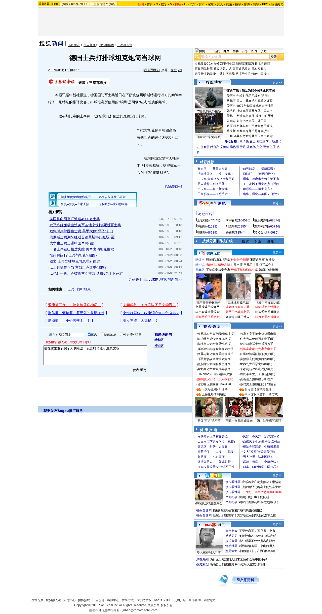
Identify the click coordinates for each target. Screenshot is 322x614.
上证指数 (203, 220)
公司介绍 (180, 600)
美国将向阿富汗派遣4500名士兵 (75, 219)
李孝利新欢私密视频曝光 (256, 369)
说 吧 (222, 203)
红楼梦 (270, 260)
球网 (79, 289)
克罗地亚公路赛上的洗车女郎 (261, 487)
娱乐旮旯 (231, 541)
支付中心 (69, 600)
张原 (230, 126)
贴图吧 (201, 232)
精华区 (159, 340)
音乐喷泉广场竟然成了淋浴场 (261, 482)
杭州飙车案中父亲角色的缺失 (253, 126)
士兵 (70, 289)
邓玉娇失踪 (227, 64)
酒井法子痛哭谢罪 (269, 421)
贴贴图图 (231, 536)
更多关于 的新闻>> (155, 279)
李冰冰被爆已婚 (238, 303)
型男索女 (231, 551)
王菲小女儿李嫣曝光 (239, 421)
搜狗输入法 (53, 600)
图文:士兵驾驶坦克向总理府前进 (75, 261)
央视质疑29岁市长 (207, 64)
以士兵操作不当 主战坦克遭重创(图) (78, 267)
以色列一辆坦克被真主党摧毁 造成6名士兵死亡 (86, 273)
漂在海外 (202, 559)
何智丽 (205, 147)
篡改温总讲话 (223, 69)
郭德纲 (260, 141)
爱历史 (231, 96)
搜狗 (112, 4)
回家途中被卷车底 (209, 137)
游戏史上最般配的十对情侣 (258, 384)
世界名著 (237, 265)
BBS (265, 4)
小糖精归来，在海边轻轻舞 (257, 551)
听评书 (200, 260)
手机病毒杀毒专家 (218, 270)
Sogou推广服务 (70, 411)
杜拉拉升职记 (240, 260)
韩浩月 (231, 111)
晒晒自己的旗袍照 (222, 564)
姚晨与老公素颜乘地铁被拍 (215, 354)
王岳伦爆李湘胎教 (214, 394)
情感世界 (231, 546)
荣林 (230, 116)
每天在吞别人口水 (209, 552)
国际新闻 (90, 45)
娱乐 (164, 4)
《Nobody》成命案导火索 (214, 374)
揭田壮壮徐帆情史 (209, 303)
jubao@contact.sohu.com (140, 610)
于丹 (243, 147)
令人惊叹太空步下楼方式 (261, 394)
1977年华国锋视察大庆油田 (255, 106)
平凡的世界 (251, 265)
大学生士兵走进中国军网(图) (72, 243)
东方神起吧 (261, 226)
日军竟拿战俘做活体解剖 (213, 359)
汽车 (193, 4)
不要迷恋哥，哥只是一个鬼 (257, 531)
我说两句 (277, 4)
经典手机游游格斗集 (244, 270)
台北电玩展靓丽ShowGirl (214, 384)
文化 (259, 147)
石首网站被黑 (204, 69)
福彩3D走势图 (268, 270)
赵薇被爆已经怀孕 (207, 307)
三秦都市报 (124, 45)
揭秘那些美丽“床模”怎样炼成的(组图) (237, 510)
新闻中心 (74, 45)
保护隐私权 (143, 600)
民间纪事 (231, 497)
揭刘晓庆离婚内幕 (237, 307)
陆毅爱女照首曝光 (267, 312)
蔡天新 (231, 131)
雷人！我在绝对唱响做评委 (254, 101)
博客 (256, 4)
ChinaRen (76, 4)
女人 (220, 4)
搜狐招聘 (84, 600)
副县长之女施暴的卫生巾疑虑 (253, 136)
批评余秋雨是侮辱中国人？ (254, 111)
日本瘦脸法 (258, 69)
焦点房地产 (100, 4)
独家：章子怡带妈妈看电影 (258, 334)
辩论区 (159, 346)
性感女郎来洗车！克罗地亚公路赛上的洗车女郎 (244, 515)
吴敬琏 (224, 147)
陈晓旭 (251, 147)
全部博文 (209, 600)
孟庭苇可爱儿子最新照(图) (257, 374)
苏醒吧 (201, 226)
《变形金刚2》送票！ (216, 389)
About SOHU (163, 600)
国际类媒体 (106, 45)
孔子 (273, 147)
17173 (88, 4)
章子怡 (244, 141)
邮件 (247, 4)
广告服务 (99, 600)
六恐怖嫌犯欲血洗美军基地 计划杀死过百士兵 (85, 225)
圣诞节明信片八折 (207, 317)
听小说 (200, 265)
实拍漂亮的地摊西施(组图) (257, 359)
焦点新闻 (231, 531)
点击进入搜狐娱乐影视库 (256, 379)
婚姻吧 (230, 232)
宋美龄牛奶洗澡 (205, 74)
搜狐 (65, 4)
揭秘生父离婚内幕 (268, 303)
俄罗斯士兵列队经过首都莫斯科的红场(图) (82, 237)
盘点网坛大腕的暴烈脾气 (213, 364)
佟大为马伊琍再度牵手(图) (257, 339)
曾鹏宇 (231, 101)
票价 (266, 147)
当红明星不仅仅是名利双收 (257, 541)
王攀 (230, 136)
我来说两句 (151, 70)
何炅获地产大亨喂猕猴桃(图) (216, 334)
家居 (211, 4)
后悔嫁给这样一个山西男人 (257, 546)
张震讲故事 (257, 260)
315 (268, 141)
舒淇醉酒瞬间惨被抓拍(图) (257, 354)
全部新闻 (195, 600)
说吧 (264, 51)
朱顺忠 (231, 121)
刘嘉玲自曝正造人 (237, 317)
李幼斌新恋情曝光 (267, 307)
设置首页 (37, 600)
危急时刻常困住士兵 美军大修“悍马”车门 (81, 231)
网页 (226, 51)
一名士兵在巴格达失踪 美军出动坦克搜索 (82, 249)
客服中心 (113, 600)
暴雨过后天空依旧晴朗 (250, 564)
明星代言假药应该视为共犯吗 (258, 502)
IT (185, 4)
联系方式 (128, 600)
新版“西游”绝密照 (209, 421)
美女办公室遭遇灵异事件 (213, 369)
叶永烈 (214, 147)
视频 (229, 4)
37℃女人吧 (261, 232)
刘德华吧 (232, 226)
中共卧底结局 (226, 74)
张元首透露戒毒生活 (258, 389)
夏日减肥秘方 (241, 69)
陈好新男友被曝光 (267, 317)
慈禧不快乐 (243, 74)
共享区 (200, 270)
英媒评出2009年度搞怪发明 (257, 536)
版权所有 (166, 605)
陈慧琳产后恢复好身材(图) (214, 339)
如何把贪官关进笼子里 (251, 121)
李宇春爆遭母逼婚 (207, 312)
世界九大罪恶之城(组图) (256, 364)
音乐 (245, 51)
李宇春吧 (232, 220)
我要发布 (51, 411)
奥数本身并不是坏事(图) (252, 131)
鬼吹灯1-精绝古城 (218, 265)
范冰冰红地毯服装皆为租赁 (215, 349)
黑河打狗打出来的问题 (254, 497)
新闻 (217, 51)
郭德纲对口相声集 (218, 260)
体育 (150, 4)
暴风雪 (234, 147)
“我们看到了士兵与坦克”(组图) (73, 255)
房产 (202, 4)
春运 (253, 141)
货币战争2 (266, 265)
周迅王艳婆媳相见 (237, 312)
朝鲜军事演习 (245, 64)
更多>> (277, 83)
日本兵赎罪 (262, 64)
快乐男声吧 (261, 220)
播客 (238, 4)
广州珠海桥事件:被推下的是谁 (253, 116)
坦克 (87, 289)
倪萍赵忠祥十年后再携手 (256, 344)
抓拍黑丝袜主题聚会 (208, 503)
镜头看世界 (232, 482)
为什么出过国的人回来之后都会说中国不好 (238, 559)
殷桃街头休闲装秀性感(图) (214, 344)
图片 (254, 51)
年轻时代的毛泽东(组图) (252, 96)
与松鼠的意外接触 (209, 111)
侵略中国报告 (260, 74)
